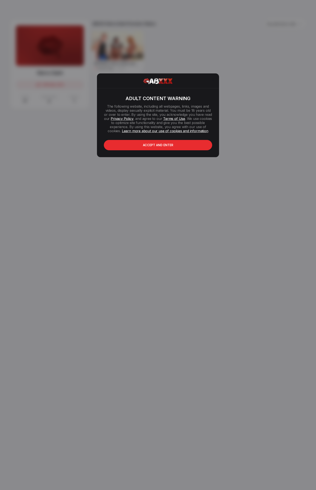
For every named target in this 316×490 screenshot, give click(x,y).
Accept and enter (158, 145)
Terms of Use (174, 118)
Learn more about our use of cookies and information (165, 131)
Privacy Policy (122, 118)
